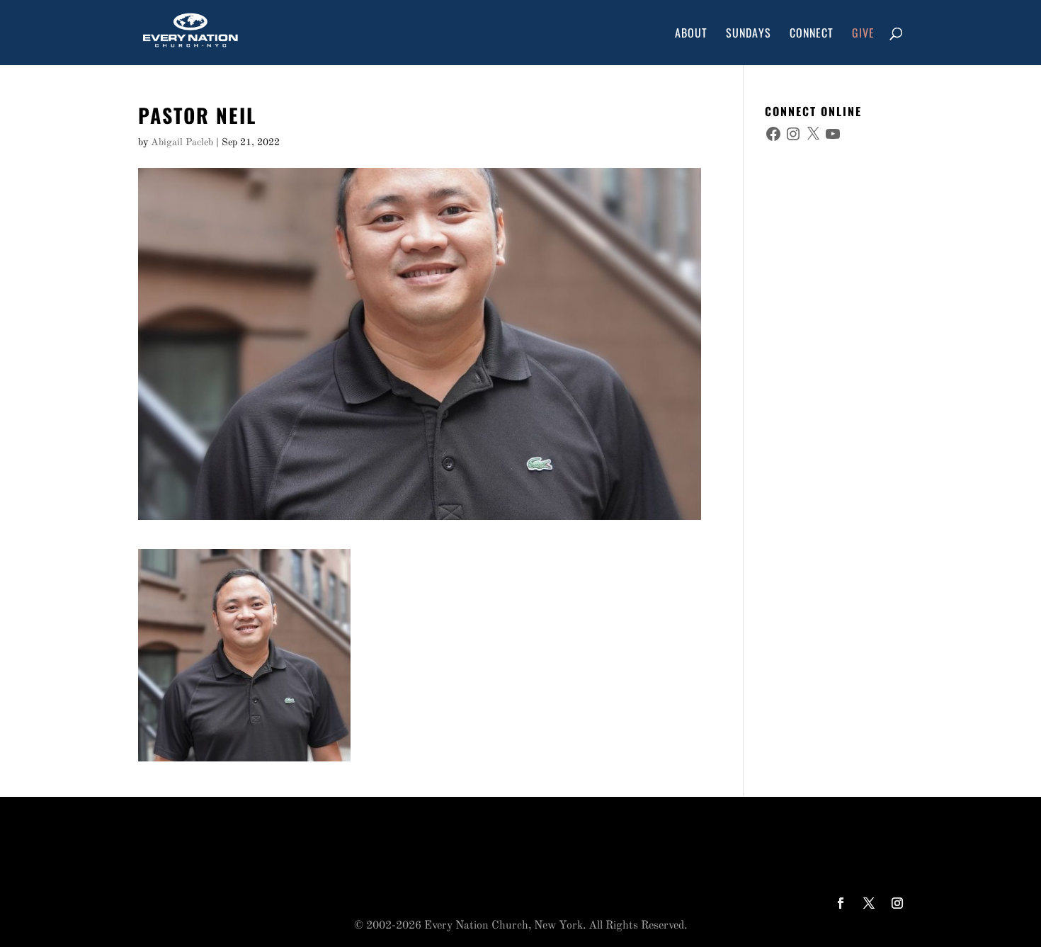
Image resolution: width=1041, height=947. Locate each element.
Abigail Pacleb (182, 142)
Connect (812, 34)
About (691, 34)
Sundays (748, 34)
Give (863, 34)
